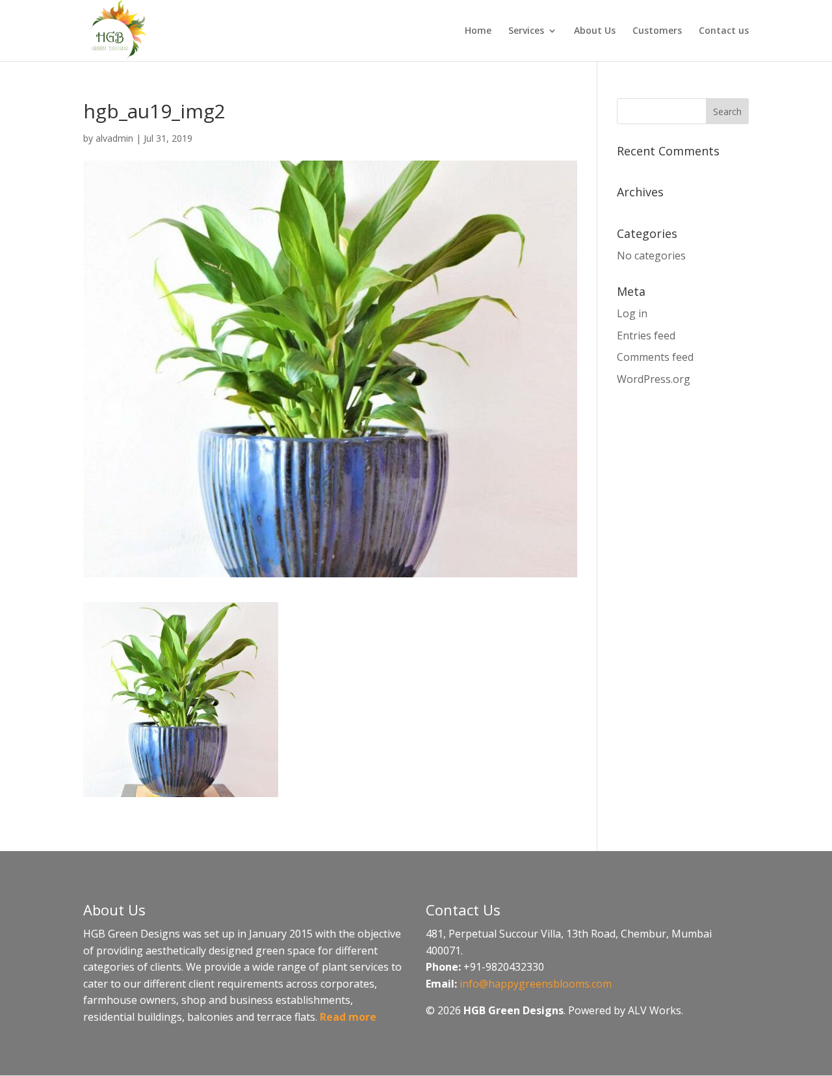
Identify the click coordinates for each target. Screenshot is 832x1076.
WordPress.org (653, 379)
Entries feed (646, 335)
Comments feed (655, 357)
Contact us (724, 31)
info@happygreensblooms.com (536, 984)
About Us (595, 31)
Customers (657, 31)
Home (478, 31)
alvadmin (114, 138)
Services (526, 31)
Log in (632, 313)
